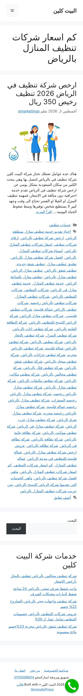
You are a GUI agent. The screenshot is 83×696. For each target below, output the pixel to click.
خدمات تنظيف (60, 225)
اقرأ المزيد (44, 212)
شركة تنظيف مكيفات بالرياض (40, 381)
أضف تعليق (62, 497)
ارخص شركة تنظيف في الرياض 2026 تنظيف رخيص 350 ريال (42, 93)
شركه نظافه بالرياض (42, 445)
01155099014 (24, 677)
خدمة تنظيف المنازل (48, 283)
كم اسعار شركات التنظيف (33, 465)
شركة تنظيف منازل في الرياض (40, 426)
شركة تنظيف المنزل (61, 335)
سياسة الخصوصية (56, 670)
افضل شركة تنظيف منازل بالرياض (37, 257)
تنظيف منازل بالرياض (60, 277)
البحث (72, 520)
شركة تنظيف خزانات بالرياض (43, 355)
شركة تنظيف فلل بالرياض (43, 368)
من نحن (35, 670)
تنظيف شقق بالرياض (61, 270)
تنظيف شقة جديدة (31, 264)
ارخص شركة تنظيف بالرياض (42, 238)
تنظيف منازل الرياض (27, 270)
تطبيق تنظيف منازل (62, 264)
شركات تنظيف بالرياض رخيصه (53, 303)
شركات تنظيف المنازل (33, 296)
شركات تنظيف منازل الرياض (41, 316)
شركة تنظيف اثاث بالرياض (33, 329)
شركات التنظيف (36, 290)
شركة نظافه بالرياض (47, 439)
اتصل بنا (20, 670)
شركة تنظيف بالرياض (46, 342)
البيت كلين (65, 10)
